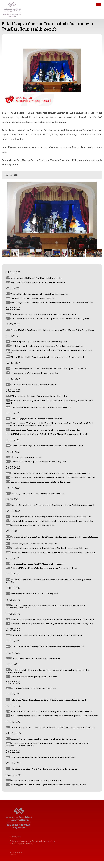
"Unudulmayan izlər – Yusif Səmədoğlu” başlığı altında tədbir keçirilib (41, 769)
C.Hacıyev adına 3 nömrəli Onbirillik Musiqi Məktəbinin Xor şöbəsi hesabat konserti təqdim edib (52, 538)
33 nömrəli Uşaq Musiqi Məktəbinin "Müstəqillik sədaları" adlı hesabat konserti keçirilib (50, 477)
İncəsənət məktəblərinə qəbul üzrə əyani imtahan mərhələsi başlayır (41, 739)
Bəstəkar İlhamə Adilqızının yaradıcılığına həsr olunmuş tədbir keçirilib (43, 430)
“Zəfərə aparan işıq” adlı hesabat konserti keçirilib (32, 373)
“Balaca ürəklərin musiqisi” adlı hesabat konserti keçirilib (36, 461)
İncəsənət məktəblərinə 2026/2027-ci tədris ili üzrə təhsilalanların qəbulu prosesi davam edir (52, 716)
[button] (100, 215)
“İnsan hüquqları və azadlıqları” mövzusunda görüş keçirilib (36, 341)
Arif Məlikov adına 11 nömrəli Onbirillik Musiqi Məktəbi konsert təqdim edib (45, 647)
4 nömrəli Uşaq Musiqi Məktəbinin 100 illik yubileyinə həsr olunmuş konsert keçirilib (49, 623)
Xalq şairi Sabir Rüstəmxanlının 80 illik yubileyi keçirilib (35, 282)
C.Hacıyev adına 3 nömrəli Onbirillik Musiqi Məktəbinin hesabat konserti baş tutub (47, 318)
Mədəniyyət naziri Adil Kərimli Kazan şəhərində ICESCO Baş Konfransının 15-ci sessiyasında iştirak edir (46, 606)
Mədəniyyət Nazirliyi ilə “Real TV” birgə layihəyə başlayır (35, 564)
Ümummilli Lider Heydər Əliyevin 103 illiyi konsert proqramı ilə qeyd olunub (45, 635)
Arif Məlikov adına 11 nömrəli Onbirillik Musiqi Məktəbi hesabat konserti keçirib (47, 434)
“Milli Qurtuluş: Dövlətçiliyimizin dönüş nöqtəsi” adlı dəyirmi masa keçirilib (44, 346)
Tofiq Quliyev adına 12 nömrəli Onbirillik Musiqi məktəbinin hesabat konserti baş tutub (49, 302)
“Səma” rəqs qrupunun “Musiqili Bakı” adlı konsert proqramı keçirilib (41, 314)
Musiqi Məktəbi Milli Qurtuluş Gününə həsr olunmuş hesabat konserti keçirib (45, 357)
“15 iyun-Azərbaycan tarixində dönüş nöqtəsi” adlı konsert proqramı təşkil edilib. (46, 368)
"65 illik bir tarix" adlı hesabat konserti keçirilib (31, 384)
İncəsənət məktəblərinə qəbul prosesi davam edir (31, 676)
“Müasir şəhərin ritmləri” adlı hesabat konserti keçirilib (35, 493)
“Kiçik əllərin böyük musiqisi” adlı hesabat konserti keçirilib (37, 294)
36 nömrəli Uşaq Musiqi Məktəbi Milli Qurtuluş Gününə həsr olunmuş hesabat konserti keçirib (49, 401)
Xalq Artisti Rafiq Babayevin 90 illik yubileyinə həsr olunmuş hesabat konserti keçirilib (49, 521)
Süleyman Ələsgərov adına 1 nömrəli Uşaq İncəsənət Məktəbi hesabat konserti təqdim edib (51, 552)
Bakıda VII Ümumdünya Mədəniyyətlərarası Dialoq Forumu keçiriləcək (41, 568)
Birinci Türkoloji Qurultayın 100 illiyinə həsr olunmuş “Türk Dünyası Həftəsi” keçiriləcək (50, 330)
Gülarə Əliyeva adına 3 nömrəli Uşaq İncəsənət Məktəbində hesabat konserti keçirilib (48, 516)
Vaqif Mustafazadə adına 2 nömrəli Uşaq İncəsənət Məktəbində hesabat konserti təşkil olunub (49, 351)
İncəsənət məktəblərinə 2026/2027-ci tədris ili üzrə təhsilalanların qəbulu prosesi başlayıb (50, 727)
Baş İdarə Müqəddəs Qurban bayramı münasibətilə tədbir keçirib (38, 482)
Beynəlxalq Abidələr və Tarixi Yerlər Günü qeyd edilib (33, 780)
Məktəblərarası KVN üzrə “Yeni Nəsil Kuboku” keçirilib (34, 278)
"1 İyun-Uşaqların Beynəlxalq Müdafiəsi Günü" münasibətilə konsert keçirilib (44, 446)
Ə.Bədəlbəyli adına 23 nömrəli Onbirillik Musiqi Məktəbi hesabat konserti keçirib (47, 548)
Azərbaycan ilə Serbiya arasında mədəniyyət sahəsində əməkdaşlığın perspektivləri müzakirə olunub (48, 671)
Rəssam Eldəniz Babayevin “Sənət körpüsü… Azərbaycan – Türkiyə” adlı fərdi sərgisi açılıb (50, 505)
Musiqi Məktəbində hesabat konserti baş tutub (30, 525)
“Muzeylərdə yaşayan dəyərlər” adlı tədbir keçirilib (32, 594)
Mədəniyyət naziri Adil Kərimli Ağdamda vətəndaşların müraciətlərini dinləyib (46, 785)
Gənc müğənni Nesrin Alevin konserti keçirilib (31, 688)
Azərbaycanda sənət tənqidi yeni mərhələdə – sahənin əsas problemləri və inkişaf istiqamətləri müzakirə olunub (47, 744)
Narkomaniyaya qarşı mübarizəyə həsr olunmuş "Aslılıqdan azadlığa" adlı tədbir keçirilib (50, 619)
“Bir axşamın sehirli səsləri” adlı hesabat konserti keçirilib (36, 396)
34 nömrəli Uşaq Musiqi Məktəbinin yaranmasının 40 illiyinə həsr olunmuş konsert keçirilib (48, 581)
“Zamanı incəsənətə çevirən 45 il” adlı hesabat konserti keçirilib (38, 407)
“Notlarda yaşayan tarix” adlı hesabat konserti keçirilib (34, 419)
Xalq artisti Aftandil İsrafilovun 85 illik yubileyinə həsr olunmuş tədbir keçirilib (46, 700)
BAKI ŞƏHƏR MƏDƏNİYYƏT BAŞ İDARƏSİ (16, 9)
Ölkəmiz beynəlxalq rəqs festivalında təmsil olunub (33, 658)
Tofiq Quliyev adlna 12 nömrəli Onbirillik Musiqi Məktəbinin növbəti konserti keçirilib (49, 711)
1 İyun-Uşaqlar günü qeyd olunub (23, 457)
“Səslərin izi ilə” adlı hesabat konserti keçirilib (30, 298)
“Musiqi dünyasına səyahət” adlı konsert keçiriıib (31, 543)
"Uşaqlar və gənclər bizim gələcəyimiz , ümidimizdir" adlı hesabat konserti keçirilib (48, 473)
